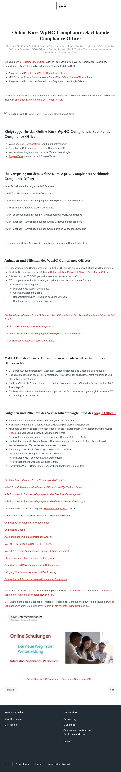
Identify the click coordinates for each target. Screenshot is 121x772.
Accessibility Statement (59, 764)
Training (78, 49)
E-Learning (69, 724)
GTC (6, 764)
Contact (67, 741)
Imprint (38, 764)
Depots (12, 432)
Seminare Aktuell (65, 49)
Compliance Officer (35, 61)
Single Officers (105, 413)
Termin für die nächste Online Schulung (64, 606)
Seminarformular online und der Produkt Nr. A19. (38, 99)
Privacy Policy (22, 764)
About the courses (13, 719)
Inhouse (63, 46)
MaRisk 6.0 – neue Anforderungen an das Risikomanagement (36, 551)
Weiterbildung (49, 52)
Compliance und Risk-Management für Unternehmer (31, 565)
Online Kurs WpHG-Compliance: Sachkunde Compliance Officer (60, 679)
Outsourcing (69, 719)
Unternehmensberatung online (97, 49)
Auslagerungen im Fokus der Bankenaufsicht (27, 536)
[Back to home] (60, 6)
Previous (10, 690)
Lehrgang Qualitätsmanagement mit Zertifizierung (30, 572)
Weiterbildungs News (67, 52)
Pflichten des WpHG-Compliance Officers (45, 73)
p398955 (19, 46)
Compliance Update (14, 529)
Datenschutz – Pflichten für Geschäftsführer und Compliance (35, 579)
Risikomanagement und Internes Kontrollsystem (29, 558)
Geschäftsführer (33, 144)
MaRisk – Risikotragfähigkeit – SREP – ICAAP (28, 544)
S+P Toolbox (11, 724)
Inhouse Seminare (76, 46)
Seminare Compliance (55, 508)
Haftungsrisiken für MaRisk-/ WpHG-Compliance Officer (79, 272)
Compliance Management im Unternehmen (26, 522)
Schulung (43, 49)
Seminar (52, 49)
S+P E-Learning (78, 590)
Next (112, 690)
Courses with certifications (77, 730)
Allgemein (53, 46)
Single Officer (16, 156)
